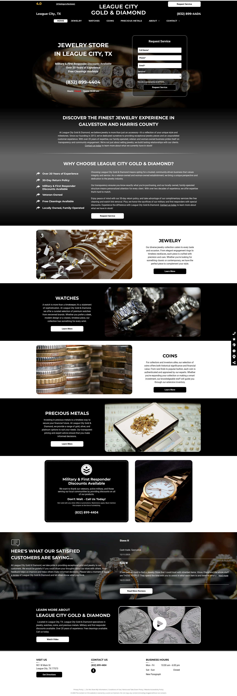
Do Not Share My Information (96, 689)
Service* (142, 71)
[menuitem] (61, 20)
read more (223, 575)
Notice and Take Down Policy (132, 689)
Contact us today (93, 145)
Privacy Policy (78, 689)
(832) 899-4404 (189, 14)
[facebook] (93, 671)
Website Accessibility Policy (153, 689)
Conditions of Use (114, 689)
